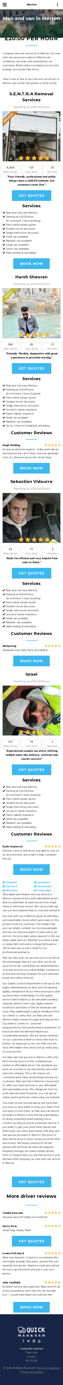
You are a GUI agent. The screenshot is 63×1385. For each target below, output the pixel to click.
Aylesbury (43, 882)
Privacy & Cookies (32, 1372)
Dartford (11, 886)
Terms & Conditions (48, 1368)
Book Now (31, 264)
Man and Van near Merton (21, 213)
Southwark (44, 886)
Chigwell (11, 882)
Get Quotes (32, 196)
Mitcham (11, 890)
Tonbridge (43, 890)
